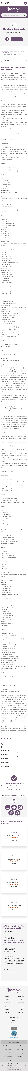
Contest (21, 1007)
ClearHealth (8, 1053)
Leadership (21, 996)
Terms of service (11, 1069)
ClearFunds (20, 1056)
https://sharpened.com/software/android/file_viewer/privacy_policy (14, 942)
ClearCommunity (7, 1056)
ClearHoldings (7, 1060)
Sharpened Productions (19, 795)
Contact (21, 1012)
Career (21, 1009)
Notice (19, 1069)
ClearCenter (20, 1045)
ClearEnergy (20, 1053)
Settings (6, 53)
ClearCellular (20, 1049)
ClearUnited (8, 1049)
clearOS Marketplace (17, 51)
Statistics (7, 1002)
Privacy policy (18, 1067)
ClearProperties (20, 1060)
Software (21, 1002)
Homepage (4, 51)
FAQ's (7, 1012)
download (17, 39)
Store (14, 1028)
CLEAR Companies (14, 1042)
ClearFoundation (7, 1045)
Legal (14, 1020)
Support (14, 1023)
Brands (7, 999)
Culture (21, 999)
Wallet (7, 1009)
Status (7, 1007)
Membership (14, 1017)
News (7, 996)
